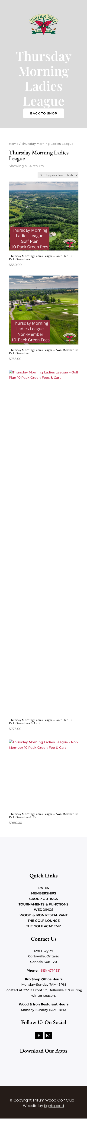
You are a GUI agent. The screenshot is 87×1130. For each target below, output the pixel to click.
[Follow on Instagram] (48, 1035)
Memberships (43, 893)
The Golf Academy (43, 926)
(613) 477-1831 (50, 970)
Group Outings (43, 899)
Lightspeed (54, 1105)
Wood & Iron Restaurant (43, 915)
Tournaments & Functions (43, 904)
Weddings (43, 910)
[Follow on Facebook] (39, 1035)
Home (13, 143)
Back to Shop (43, 113)
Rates (43, 888)
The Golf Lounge (44, 921)
